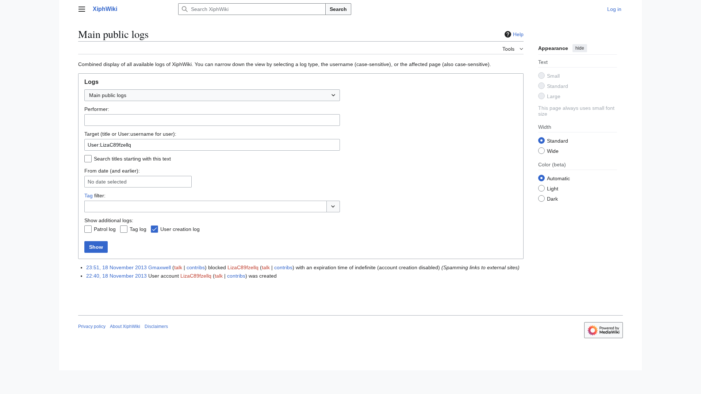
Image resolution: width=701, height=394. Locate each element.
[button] (82, 9)
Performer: (96, 109)
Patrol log (105, 229)
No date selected (107, 182)
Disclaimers (156, 326)
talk (178, 267)
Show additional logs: (108, 220)
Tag (88, 195)
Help (518, 34)
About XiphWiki (125, 326)
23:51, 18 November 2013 (116, 267)
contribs (196, 267)
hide (579, 48)
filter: (95, 195)
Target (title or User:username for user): (130, 134)
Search (338, 9)
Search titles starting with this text (132, 159)
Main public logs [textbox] (107, 95)
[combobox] (212, 95)
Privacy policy (92, 326)
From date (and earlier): (112, 171)
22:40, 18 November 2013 (116, 276)
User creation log (180, 229)
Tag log (138, 229)
